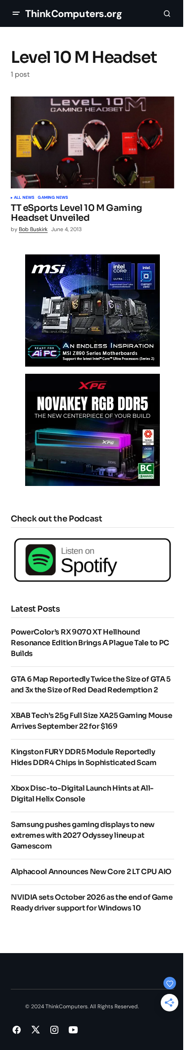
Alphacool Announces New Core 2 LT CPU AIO (91, 871)
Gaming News (53, 198)
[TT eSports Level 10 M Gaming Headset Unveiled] (92, 142)
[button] (16, 13)
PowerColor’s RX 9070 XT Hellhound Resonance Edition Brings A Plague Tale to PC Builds (90, 642)
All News (24, 198)
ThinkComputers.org (73, 13)
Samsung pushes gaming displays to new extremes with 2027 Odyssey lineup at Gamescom (82, 835)
